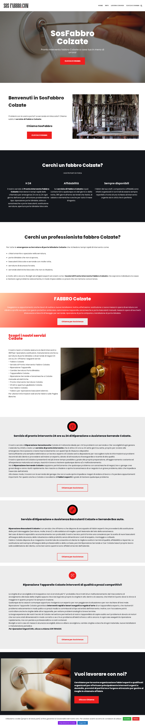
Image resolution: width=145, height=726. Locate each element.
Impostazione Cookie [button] (67, 723)
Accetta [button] (127, 719)
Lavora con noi (117, 5)
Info (107, 5)
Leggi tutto (82, 723)
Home (100, 5)
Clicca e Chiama (132, 5)
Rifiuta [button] (136, 719)
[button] (141, 5)
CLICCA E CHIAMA (72, 61)
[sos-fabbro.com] (16, 5)
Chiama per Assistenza (72, 321)
